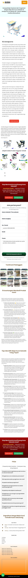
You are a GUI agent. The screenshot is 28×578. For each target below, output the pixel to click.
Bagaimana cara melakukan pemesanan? (13, 476)
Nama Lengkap (6, 218)
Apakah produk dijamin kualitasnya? (12, 490)
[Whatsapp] (3, 575)
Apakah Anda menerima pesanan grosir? (13, 503)
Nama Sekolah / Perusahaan (10, 212)
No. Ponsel (5, 225)
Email (3, 232)
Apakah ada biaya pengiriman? (11, 482)
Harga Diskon (19, 197)
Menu (24, 2)
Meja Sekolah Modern (15, 576)
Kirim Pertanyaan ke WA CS (14, 254)
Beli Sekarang (14, 121)
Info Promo (9, 197)
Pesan (4, 238)
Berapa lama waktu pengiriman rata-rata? (14, 479)
